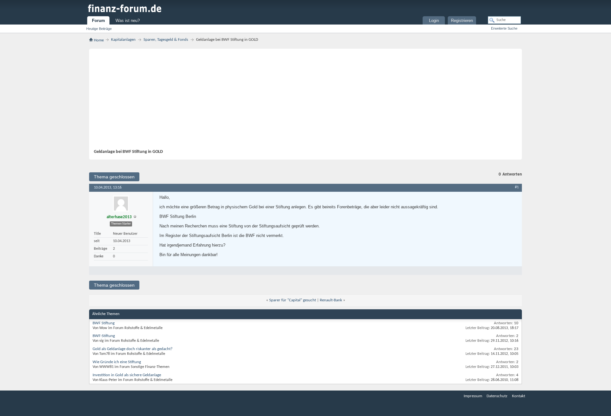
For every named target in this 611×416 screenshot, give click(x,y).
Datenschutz (497, 396)
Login (434, 20)
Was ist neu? (128, 20)
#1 (517, 187)
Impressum (473, 396)
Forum (98, 20)
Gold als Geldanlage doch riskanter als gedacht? (132, 349)
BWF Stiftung (104, 323)
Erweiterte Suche (504, 28)
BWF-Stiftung (104, 336)
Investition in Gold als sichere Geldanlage (127, 375)
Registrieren (462, 20)
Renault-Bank (331, 300)
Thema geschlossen (114, 176)
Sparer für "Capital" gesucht (292, 300)
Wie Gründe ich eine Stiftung (117, 362)
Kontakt (518, 396)
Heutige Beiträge (99, 29)
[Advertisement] (302, 101)
